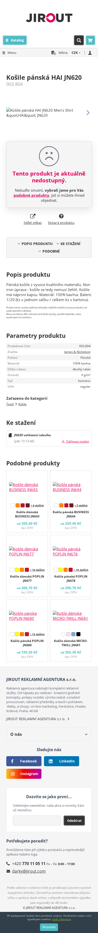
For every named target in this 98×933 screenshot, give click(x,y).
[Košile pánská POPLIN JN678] (70, 550)
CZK (75, 52)
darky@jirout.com (29, 871)
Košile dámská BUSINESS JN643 (27, 514)
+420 (28, 863)
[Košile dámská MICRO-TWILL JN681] (70, 614)
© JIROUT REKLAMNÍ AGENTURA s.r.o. (49, 908)
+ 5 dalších (81, 505)
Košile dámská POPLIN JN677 (27, 578)
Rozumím (49, 927)
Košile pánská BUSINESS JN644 (71, 514)
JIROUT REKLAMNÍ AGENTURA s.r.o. (35, 718)
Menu (12, 52)
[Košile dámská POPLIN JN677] (27, 550)
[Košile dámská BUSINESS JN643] (27, 486)
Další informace (61, 919)
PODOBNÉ (51, 251)
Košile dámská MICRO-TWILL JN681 (71, 643)
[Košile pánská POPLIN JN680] (27, 614)
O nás (16, 734)
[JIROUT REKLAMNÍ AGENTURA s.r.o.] (49, 17)
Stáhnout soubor (77, 441)
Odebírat (74, 820)
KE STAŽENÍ (70, 243)
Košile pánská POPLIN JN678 (70, 578)
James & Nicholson (77, 352)
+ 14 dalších (37, 634)
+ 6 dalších (37, 505)
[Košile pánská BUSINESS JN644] (70, 486)
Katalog (17, 40)
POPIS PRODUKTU (37, 243)
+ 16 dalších (37, 570)
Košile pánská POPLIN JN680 (27, 643)
